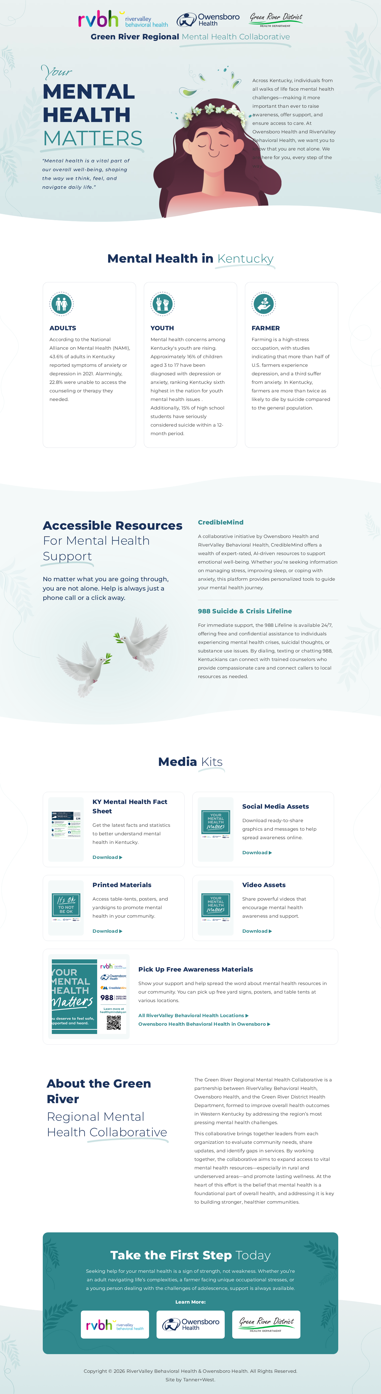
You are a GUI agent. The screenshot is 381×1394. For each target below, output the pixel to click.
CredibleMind (221, 522)
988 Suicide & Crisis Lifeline (245, 611)
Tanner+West (198, 1380)
